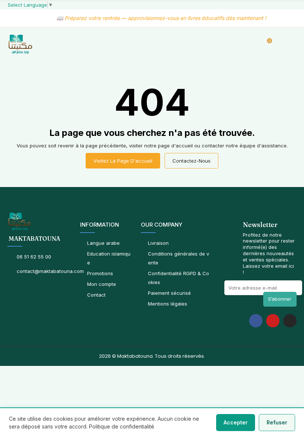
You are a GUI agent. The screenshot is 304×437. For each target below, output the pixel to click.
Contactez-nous (191, 161)
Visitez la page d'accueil (122, 161)
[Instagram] (290, 320)
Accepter (236, 422)
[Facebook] (255, 320)
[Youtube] (273, 320)
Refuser (277, 422)
